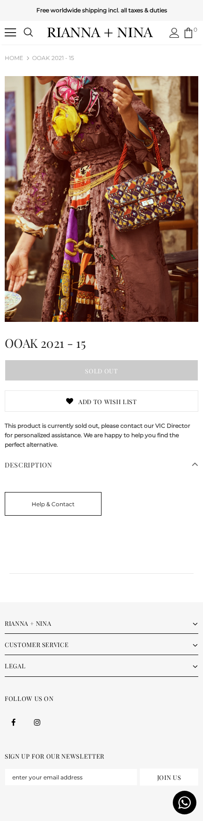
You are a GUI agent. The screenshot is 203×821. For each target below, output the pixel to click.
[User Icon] (174, 33)
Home (14, 57)
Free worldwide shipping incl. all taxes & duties (101, 10)
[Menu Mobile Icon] (10, 32)
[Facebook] (13, 721)
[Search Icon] (28, 32)
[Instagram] (37, 721)
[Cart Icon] (188, 32)
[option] (101, 199)
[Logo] (100, 32)
